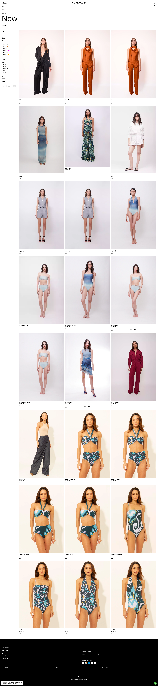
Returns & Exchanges (6, 667)
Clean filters (8, 27)
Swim (3, 6)
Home (3, 13)
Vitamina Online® (78, 672)
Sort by (4, 31)
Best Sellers (4, 5)
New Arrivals (4, 3)
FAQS (154, 667)
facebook (89, 651)
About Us (3, 7)
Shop (3, 2)
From (3, 84)
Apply (14, 86)
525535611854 (85, 655)
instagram (84, 651)
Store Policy (56, 667)
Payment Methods (105, 667)
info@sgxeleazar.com (102, 655)
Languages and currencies (87, 660)
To (7, 84)
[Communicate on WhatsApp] (155, 683)
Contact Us (4, 9)
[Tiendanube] (79, 677)
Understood (16, 683)
